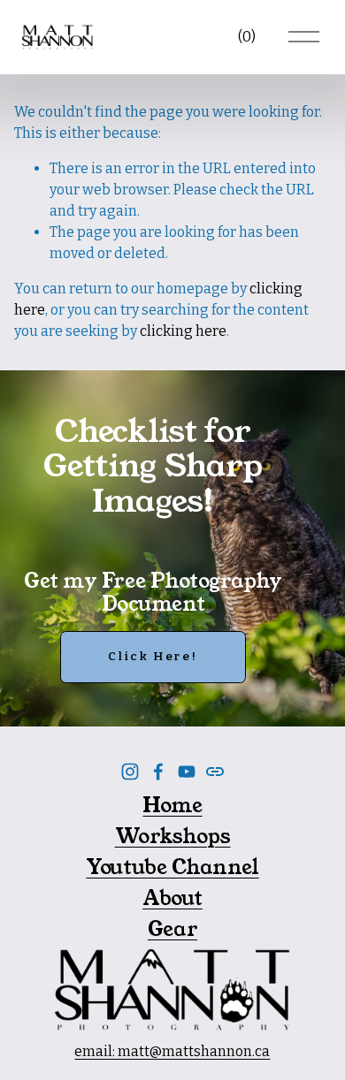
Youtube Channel (172, 867)
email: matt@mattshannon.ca (172, 1051)
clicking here (183, 331)
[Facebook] (158, 771)
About (172, 897)
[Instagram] (130, 771)
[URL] (215, 771)
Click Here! (152, 657)
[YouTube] (187, 771)
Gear (172, 928)
